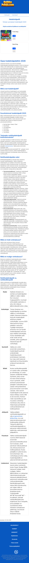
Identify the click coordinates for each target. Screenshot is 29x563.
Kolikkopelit (14, 525)
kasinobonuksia (9, 146)
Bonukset (14, 532)
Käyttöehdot (14, 535)
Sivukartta (14, 539)
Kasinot (14, 528)
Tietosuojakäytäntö (14, 546)
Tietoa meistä (14, 542)
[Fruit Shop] (5, 35)
